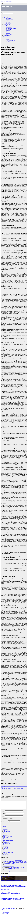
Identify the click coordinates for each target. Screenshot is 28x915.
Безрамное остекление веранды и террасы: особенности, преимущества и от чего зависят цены (13, 886)
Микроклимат (6, 843)
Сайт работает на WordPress (8, 908)
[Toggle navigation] (1, 12)
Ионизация (5, 837)
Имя (3, 811)
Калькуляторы (6, 838)
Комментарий (5, 800)
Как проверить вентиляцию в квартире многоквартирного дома (14, 860)
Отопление (5, 37)
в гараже (5, 827)
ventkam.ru (3, 909)
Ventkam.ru (6, 6)
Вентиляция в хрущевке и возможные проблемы (13, 865)
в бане (4, 826)
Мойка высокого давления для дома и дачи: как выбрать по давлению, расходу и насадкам (12, 899)
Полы (4, 849)
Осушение (5, 846)
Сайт (3, 816)
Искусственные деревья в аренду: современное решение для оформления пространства (12, 892)
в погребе (5, 830)
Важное (2, 43)
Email (4, 813)
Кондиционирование (11, 28)
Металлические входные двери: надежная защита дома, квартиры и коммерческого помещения (13, 879)
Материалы (6, 842)
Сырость (5, 853)
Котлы (7, 39)
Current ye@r (4, 821)
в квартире (5, 829)
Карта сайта (6, 912)
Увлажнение (6, 854)
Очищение (5, 848)
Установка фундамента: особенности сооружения (12, 788)
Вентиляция (6, 834)
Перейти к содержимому (6, 1)
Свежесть (5, 851)
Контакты (5, 913)
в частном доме (6, 831)
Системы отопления (10, 40)
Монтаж (8, 41)
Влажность (5, 835)
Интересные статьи (7, 36)
